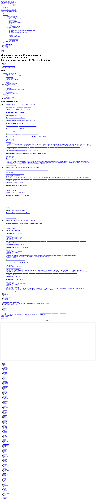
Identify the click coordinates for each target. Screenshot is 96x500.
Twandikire (5, 47)
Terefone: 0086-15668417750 (7, 1)
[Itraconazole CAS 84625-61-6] (13, 276)
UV (10, 34)
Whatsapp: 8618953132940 (7, 3)
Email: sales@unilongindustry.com (8, 2)
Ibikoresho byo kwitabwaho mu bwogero (18, 32)
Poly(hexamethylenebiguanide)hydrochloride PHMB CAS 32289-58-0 (26, 153)
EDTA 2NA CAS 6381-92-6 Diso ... (16, 112)
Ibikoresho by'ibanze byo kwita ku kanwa (18, 18)
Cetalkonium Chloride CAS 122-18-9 (17, 247)
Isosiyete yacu (9, 44)
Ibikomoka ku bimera (13, 39)
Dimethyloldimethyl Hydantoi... (15, 123)
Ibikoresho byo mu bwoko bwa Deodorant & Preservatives (22, 30)
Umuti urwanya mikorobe (14, 26)
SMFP (2, 314)
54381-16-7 (42, 314)
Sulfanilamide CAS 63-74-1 (14, 233)
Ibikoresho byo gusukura (14, 28)
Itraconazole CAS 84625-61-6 (14, 279)
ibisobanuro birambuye (11, 148)
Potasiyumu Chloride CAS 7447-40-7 (17, 185)
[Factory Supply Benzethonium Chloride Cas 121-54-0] (22, 167)
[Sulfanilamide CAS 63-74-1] (13, 230)
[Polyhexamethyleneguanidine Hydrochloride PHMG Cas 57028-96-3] (22, 134)
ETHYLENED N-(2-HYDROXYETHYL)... (18, 107)
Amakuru (5, 46)
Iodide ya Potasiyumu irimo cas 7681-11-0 (18, 213)
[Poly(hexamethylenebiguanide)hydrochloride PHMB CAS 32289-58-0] (22, 150)
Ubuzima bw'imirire (13, 40)
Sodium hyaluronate (10, 41)
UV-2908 (37, 314)
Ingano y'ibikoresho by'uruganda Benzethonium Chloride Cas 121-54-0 (27, 170)
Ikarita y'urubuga (55, 313)
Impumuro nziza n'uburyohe (15, 22)
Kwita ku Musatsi (13, 21)
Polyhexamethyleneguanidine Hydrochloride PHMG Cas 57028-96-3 (26, 136)
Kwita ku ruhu (12, 17)
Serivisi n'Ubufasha (7, 45)
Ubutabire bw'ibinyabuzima (15, 36)
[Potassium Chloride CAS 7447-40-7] (15, 182)
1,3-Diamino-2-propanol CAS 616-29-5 (17, 195)
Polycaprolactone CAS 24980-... (15, 118)
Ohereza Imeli (4, 318)
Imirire (7, 37)
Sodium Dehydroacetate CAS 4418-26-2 (17, 262)
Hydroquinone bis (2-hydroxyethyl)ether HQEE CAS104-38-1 (24, 223)
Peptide (10, 25)
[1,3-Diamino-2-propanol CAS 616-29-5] (15, 192)
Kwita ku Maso (12, 20)
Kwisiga (11, 23)
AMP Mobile (63, 313)
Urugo (4, 13)
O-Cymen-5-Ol (31, 314)
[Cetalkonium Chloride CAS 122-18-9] (15, 244)
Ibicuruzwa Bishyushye (45, 313)
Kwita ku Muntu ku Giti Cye (12, 16)
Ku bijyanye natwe (7, 42)
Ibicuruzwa (5, 15)
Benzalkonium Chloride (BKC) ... (16, 128)
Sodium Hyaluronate (8, 314)
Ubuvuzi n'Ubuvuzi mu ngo (12, 27)
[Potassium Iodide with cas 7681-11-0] (16, 210)
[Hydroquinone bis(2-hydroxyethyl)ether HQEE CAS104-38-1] (20, 220)
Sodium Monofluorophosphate (20, 314)
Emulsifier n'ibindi (13, 35)
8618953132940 (4, 316)
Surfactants (11, 31)
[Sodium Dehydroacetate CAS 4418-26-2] (15, 260)
